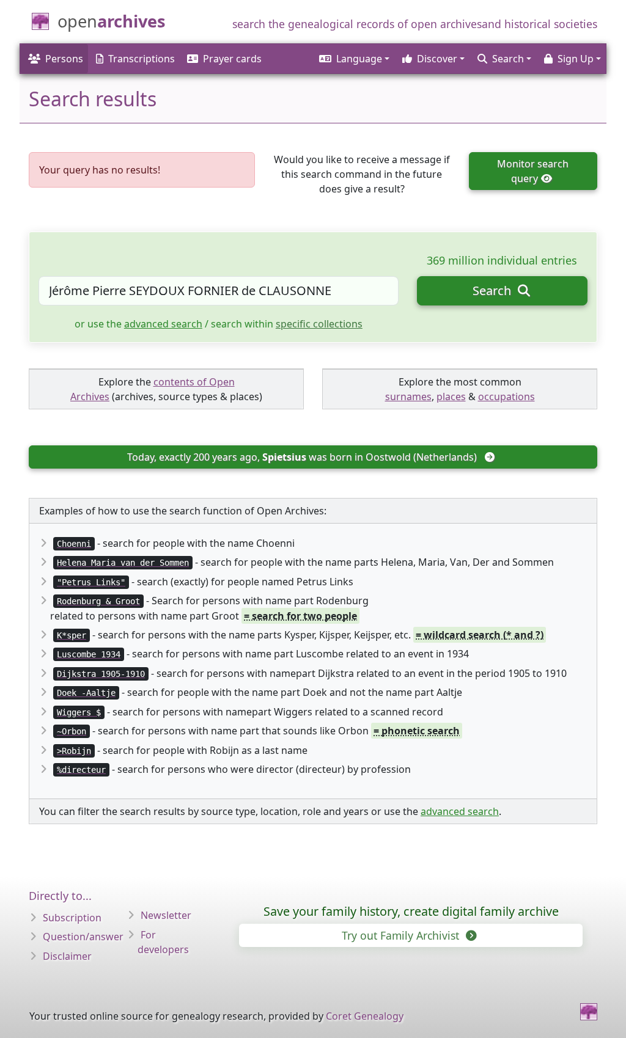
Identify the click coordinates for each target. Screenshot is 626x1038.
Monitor (533, 171)
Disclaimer (67, 956)
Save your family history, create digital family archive (411, 911)
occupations (506, 396)
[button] (353, 58)
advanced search (163, 324)
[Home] (588, 1011)
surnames (408, 396)
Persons (64, 58)
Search (493, 290)
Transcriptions (141, 58)
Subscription (72, 917)
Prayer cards (232, 58)
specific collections (319, 324)
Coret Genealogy (364, 1016)
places (451, 396)
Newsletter (166, 915)
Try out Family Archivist (402, 935)
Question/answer (83, 936)
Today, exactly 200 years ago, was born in (302, 457)
